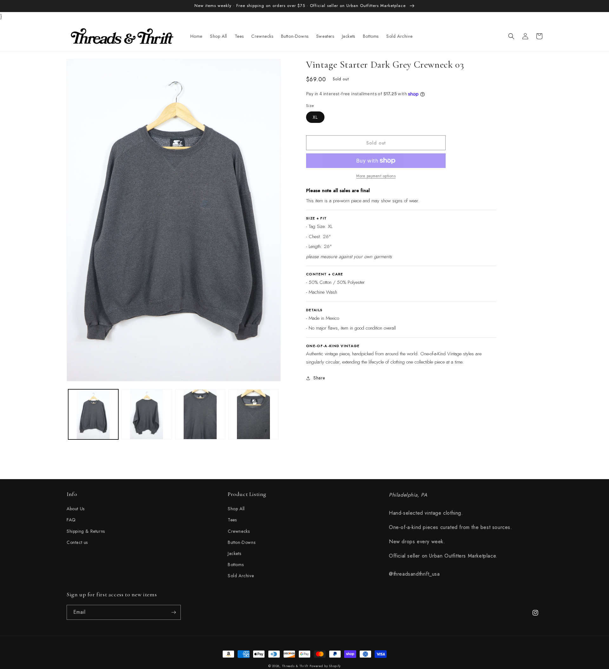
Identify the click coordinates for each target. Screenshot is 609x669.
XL (315, 117)
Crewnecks (239, 531)
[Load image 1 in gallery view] (93, 414)
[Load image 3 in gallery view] (200, 414)
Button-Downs (241, 542)
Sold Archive (241, 575)
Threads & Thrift (295, 666)
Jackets (234, 553)
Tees (232, 520)
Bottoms (236, 564)
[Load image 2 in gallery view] (146, 414)
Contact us (77, 542)
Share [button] (319, 378)
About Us (76, 508)
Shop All (236, 508)
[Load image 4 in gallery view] (253, 414)
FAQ (71, 520)
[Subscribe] (173, 612)
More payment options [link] (376, 176)
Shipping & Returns (86, 531)
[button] (511, 36)
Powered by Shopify (325, 666)
